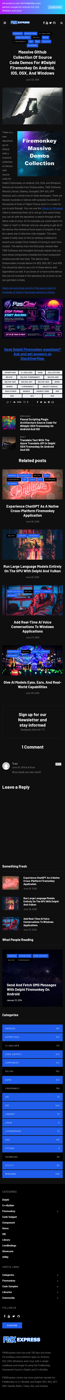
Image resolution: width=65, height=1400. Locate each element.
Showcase (50, 479)
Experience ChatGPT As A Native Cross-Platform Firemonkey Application (32, 510)
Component (25, 475)
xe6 (12, 396)
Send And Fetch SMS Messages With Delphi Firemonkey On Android (31, 989)
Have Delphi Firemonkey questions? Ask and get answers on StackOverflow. (32, 354)
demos (9, 386)
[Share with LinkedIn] (45, 402)
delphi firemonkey (30, 377)
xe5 (57, 391)
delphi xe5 (53, 377)
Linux (32, 479)
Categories (8, 1275)
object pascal (50, 386)
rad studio (10, 391)
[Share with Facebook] (37, 402)
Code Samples (10, 1286)
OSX (37, 41)
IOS (30, 41)
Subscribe (12, 1325)
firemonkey (28, 386)
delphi (9, 377)
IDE (32, 1097)
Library (22, 536)
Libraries (7, 1292)
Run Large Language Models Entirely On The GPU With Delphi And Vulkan (32, 568)
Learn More (55, 7)
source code (43, 391)
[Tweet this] (41, 402)
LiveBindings (32, 1131)
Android (18, 33)
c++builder (26, 372)
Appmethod (30, 33)
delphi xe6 (10, 382)
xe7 (32, 396)
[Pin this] (49, 402)
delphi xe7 (26, 382)
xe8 (52, 396)
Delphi (36, 37)
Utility (46, 41)
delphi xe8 (43, 382)
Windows (32, 45)
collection (54, 372)
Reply (58, 764)
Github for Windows (52, 208)
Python (32, 1148)
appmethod (10, 372)
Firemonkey (20, 41)
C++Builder (45, 33)
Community (8, 1297)
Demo (45, 37)
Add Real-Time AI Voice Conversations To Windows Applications (32, 626)
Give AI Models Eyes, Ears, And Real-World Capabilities (32, 684)
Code (40, 372)
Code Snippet (23, 37)
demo (57, 382)
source (26, 391)
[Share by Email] (52, 402)
